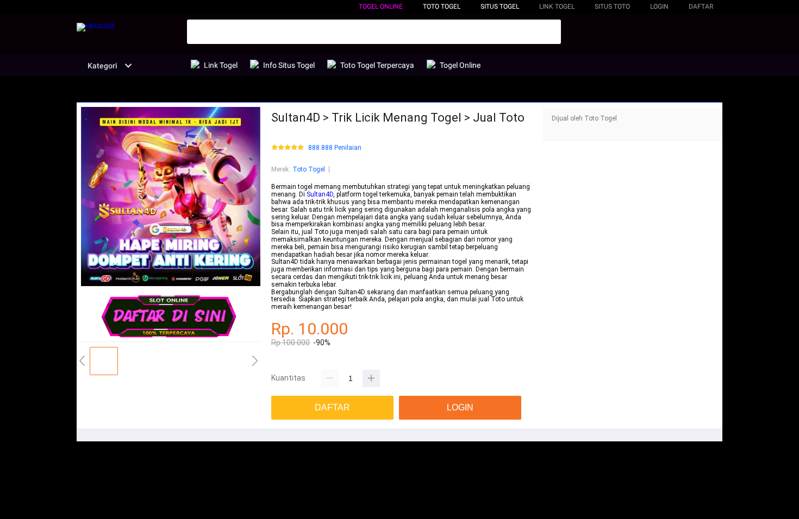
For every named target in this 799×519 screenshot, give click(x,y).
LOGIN (659, 6)
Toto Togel (308, 169)
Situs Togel (499, 6)
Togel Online (381, 6)
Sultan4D (320, 194)
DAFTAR (701, 6)
